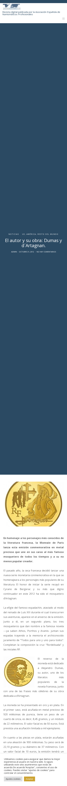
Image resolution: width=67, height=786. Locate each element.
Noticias (14, 234)
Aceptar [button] (29, 778)
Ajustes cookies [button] (13, 778)
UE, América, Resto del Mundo (40, 234)
